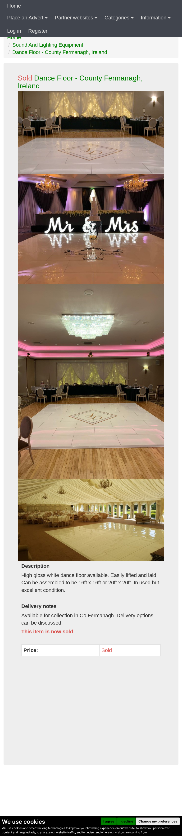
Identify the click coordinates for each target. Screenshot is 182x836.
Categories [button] (117, 18)
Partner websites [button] (74, 18)
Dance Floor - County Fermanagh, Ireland (59, 52)
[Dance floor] (91, 229)
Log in (14, 31)
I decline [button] (126, 821)
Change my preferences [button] (157, 821)
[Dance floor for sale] (91, 132)
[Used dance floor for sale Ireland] (91, 520)
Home (14, 6)
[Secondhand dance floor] (91, 381)
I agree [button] (108, 821)
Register (37, 31)
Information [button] (153, 18)
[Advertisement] (91, 713)
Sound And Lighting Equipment (47, 45)
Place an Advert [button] (25, 18)
